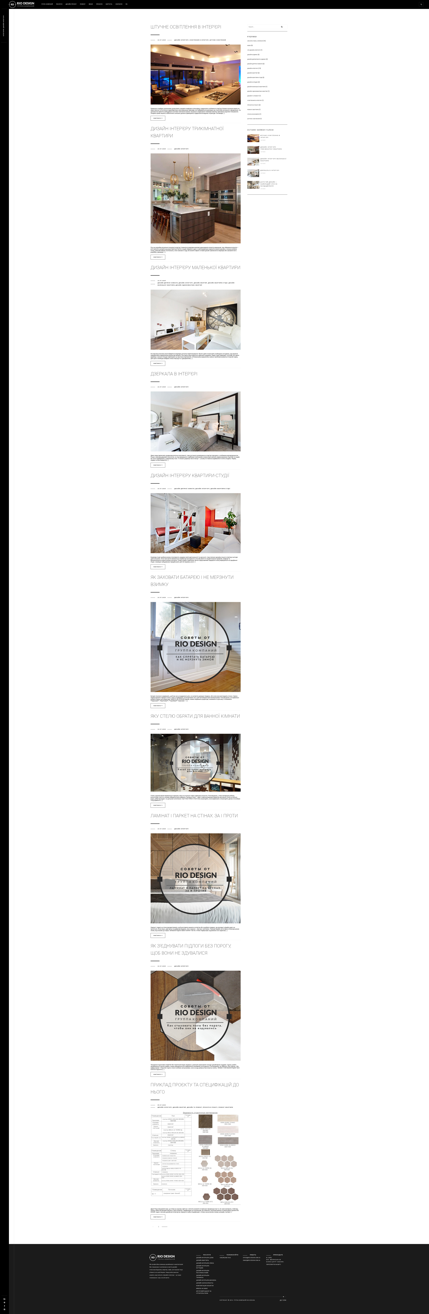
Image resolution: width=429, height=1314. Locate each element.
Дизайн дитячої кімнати (168, 282)
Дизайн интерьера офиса (205, 1263)
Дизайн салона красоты (204, 1283)
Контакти (119, 4)
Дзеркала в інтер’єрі (269, 170)
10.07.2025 (162, 40)
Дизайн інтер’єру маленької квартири (273, 159)
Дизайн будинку (252, 54)
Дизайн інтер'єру (181, 40)
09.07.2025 (162, 1105)
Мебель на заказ (202, 1288)
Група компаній (47, 4)
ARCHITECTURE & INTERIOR (255, 41)
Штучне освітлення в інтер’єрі (270, 136)
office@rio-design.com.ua (251, 1257)
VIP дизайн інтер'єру (253, 50)
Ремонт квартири (226, 1107)
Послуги (59, 4)
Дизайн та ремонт (194, 1107)
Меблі (91, 4)
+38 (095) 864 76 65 (225, 1257)
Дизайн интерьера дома (204, 1257)
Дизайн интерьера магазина (206, 1280)
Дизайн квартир (200, 282)
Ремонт (82, 4)
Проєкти (99, 4)
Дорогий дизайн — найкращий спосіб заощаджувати (268, 184)
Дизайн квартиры (202, 1260)
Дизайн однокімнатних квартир (189, 285)
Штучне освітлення (218, 40)
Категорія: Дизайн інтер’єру (3, 25)
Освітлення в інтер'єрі (199, 40)
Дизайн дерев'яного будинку (256, 59)
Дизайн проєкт (71, 4)
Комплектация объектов (204, 1285)
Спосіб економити (253, 114)
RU (126, 4)
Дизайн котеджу (252, 82)
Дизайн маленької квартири (256, 86)
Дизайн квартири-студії (218, 282)
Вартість (109, 4)
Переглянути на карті (273, 1264)
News (249, 45)
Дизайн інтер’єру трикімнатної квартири (271, 148)
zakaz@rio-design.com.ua (251, 1260)
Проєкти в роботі (210, 1107)
